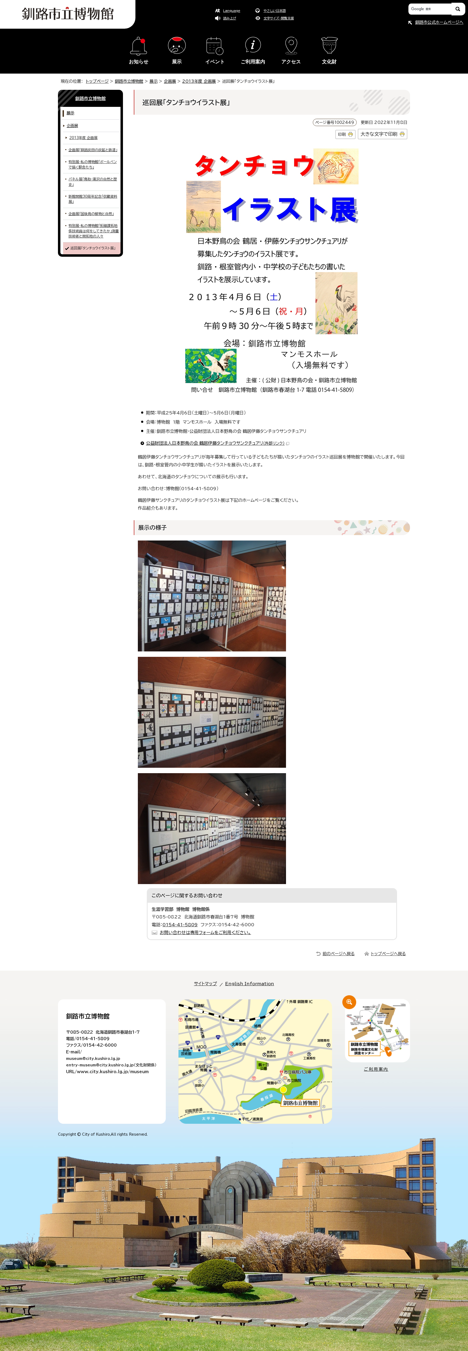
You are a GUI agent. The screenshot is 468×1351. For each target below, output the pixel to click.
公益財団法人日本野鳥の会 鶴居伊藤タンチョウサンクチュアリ (215, 443)
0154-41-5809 (180, 924)
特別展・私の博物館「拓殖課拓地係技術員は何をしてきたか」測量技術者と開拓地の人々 (94, 231)
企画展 (170, 81)
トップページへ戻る (388, 954)
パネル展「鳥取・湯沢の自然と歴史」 (93, 181)
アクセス (291, 61)
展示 (177, 61)
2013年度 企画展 (199, 81)
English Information (249, 983)
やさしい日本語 (275, 10)
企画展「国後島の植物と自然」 (91, 214)
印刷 (342, 134)
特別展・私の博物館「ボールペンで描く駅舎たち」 (93, 164)
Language (231, 10)
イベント (215, 61)
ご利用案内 (253, 61)
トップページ (97, 81)
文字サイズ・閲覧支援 (279, 18)
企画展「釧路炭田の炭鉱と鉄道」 (93, 150)
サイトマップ (205, 983)
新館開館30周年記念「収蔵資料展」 (93, 199)
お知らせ (138, 61)
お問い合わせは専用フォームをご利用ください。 (205, 932)
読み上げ (229, 18)
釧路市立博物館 (129, 81)
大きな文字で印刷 (378, 134)
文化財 (329, 61)
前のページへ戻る (339, 954)
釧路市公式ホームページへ (439, 22)
